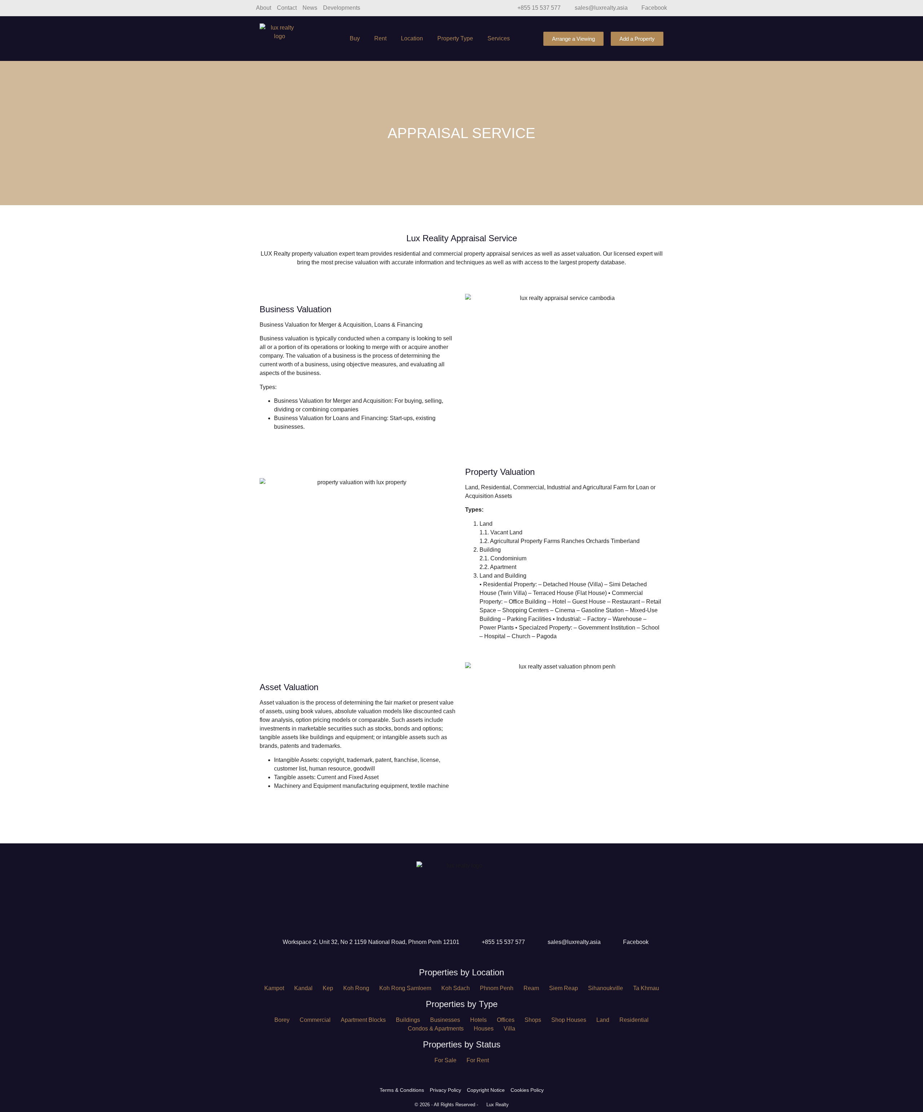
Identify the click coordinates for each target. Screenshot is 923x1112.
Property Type (455, 38)
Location (412, 38)
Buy (355, 38)
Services (498, 38)
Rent (380, 38)
